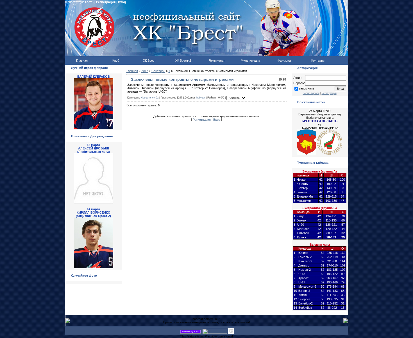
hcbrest (200, 97)
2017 (144, 71)
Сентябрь (158, 71)
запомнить (306, 88)
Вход (122, 2)
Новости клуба (149, 97)
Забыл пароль (311, 93)
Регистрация (105, 2)
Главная (132, 71)
